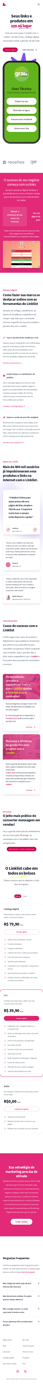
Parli (23, 1364)
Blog (4, 1346)
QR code (25, 1340)
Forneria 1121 (16, 692)
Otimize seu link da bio (12, 363)
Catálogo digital (8, 1358)
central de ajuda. (28, 1272)
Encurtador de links (10, 1364)
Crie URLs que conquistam (13, 442)
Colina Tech (11, 772)
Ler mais (30, 727)
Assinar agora (21, 932)
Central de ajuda (28, 1346)
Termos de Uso (27, 1352)
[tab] (15, 216)
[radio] (17, 896)
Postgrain (25, 1358)
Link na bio (6, 1352)
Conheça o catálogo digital (14, 406)
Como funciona (29, 50)
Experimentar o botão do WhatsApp (21, 849)
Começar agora (10, 50)
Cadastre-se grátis (22, 1109)
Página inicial (7, 1340)
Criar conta (21, 1221)
